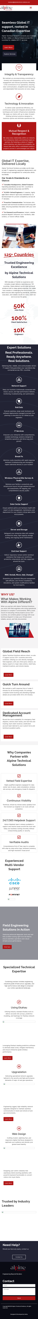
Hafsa (26, 1314)
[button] (30, 7)
